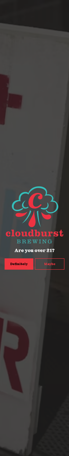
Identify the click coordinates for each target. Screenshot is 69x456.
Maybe (49, 264)
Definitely (19, 264)
